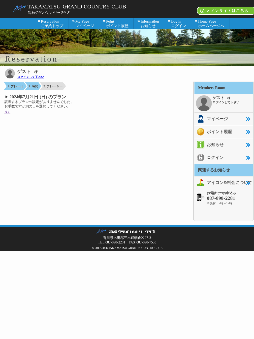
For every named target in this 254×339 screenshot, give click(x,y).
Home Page (211, 23)
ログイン (215, 157)
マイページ (217, 118)
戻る (7, 112)
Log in (178, 23)
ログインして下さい (30, 77)
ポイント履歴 (219, 131)
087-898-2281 (221, 198)
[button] (223, 212)
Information (150, 23)
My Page (84, 23)
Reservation (52, 23)
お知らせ (215, 144)
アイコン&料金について (229, 182)
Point (117, 23)
